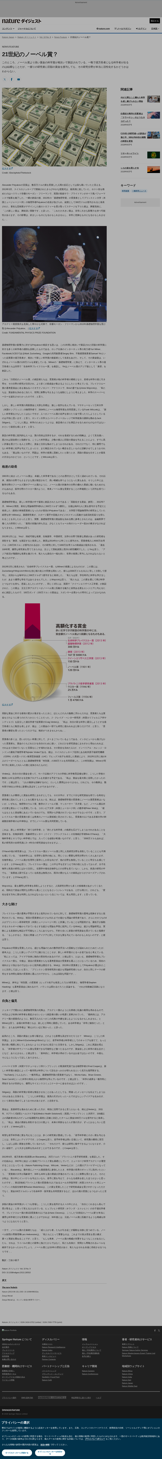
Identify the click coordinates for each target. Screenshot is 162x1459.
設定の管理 (45, 1445)
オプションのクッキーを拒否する (50, 1453)
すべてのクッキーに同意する (16, 1453)
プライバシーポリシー (95, 1439)
